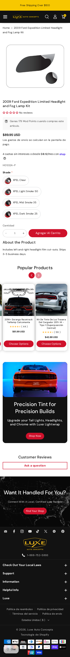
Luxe (6, 598)
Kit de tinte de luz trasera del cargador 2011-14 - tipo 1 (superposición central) (51, 323)
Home (6, 27)
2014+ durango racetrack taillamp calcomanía (18, 321)
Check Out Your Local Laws (22, 565)
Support (8, 573)
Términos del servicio (25, 613)
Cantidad (8, 225)
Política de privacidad (50, 609)
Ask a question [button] (35, 465)
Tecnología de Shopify (35, 634)
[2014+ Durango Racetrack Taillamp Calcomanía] (19, 300)
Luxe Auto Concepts (40, 629)
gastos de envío (18, 140)
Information (11, 582)
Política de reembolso (20, 609)
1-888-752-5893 (37, 555)
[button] (5, 17)
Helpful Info (11, 590)
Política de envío (52, 613)
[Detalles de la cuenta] (55, 17)
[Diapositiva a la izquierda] (32, 275)
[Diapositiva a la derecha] (39, 275)
